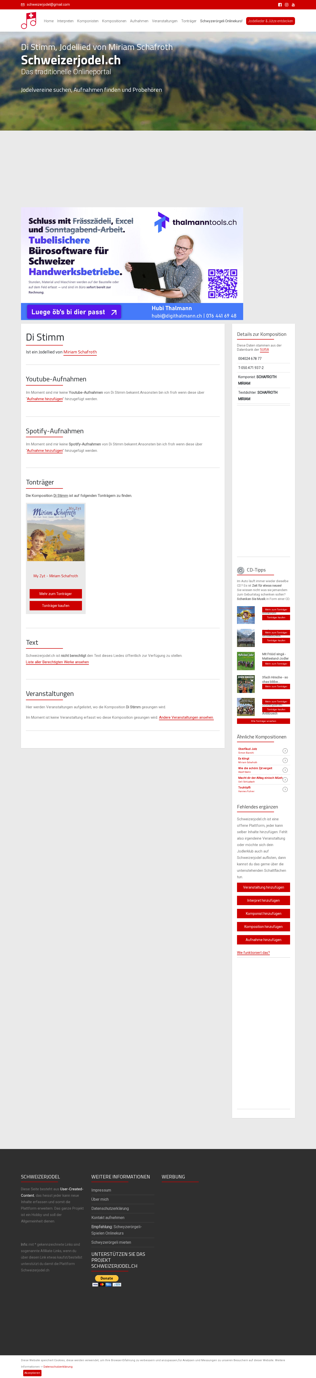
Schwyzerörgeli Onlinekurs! (221, 21)
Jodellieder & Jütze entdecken (270, 21)
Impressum (101, 1190)
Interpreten (65, 21)
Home (49, 21)
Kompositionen (114, 21)
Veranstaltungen (165, 21)
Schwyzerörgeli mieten (111, 1242)
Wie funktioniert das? (253, 953)
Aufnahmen (139, 21)
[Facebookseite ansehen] (279, 4)
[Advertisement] (158, 169)
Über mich (100, 1199)
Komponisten (88, 21)
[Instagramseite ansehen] (285, 4)
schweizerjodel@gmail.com (48, 4)
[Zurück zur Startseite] (29, 19)
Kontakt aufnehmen (107, 1217)
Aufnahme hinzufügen (45, 399)
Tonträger (189, 21)
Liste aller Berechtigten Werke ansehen (57, 662)
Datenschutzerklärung (58, 1366)
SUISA (264, 349)
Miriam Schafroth (80, 351)
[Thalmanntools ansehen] (132, 261)
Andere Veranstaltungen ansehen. (186, 717)
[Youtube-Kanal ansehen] (292, 4)
